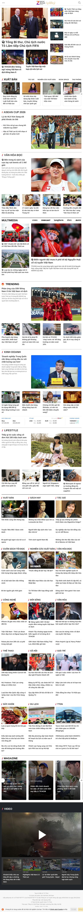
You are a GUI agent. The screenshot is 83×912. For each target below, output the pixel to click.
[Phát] (41, 834)
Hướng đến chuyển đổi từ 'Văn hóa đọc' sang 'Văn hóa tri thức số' (72, 210)
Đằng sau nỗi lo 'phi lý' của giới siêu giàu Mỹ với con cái (31, 485)
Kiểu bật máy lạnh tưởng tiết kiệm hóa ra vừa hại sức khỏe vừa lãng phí (12, 738)
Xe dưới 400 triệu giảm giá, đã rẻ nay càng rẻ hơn (72, 339)
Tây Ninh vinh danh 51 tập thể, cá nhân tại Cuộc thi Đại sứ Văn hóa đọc (68, 583)
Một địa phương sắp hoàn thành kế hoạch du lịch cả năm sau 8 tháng (41, 738)
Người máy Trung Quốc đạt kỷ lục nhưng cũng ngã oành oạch (70, 877)
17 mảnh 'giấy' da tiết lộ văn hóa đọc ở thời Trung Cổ (30, 210)
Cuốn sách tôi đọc (14, 549)
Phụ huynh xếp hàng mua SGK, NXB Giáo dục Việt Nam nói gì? (10, 339)
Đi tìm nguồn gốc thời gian (11, 591)
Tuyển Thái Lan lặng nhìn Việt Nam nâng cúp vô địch (73, 11)
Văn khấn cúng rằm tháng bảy (12, 520)
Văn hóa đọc (13, 155)
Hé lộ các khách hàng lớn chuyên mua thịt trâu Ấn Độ (72, 59)
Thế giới (44, 872)
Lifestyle (11, 430)
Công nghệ (9, 600)
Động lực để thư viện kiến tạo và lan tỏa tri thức (51, 210)
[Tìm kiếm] (79, 3)
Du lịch (34, 704)
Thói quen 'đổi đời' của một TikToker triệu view (51, 98)
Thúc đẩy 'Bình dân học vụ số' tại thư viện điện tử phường (10, 210)
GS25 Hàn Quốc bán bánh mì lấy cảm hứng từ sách (71, 98)
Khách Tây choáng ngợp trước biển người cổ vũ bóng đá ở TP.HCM (40, 634)
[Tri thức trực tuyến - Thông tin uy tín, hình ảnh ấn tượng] (46, 3)
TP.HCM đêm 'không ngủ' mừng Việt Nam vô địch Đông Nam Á (11, 69)
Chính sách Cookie (56, 909)
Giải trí (61, 651)
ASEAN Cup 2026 (15, 112)
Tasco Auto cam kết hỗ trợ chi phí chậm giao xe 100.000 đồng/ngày (67, 728)
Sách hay (35, 498)
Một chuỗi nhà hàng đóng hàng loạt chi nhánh (30, 407)
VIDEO (8, 808)
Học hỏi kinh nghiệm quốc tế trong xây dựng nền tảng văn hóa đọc (68, 573)
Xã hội (33, 651)
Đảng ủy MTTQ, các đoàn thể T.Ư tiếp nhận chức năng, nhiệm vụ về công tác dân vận (41, 685)
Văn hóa (62, 600)
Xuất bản (10, 79)
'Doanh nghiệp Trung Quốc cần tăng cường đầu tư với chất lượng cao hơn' (14, 359)
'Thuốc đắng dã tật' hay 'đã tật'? (41, 571)
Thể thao (8, 651)
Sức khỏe (8, 704)
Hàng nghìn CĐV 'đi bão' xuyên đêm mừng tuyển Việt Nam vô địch (41, 624)
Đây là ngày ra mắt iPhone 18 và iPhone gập (72, 35)
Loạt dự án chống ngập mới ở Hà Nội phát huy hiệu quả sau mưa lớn (15, 272)
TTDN (60, 704)
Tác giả (61, 498)
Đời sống (35, 600)
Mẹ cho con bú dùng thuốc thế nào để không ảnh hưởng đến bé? (13, 748)
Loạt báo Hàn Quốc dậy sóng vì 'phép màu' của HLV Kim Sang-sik (13, 695)
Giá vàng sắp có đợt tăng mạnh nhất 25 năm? (71, 407)
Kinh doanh (12, 352)
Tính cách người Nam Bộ (38, 540)
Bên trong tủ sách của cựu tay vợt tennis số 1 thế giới (14, 162)
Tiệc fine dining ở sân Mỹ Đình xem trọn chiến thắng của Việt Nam (40, 728)
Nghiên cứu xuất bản (42, 549)
